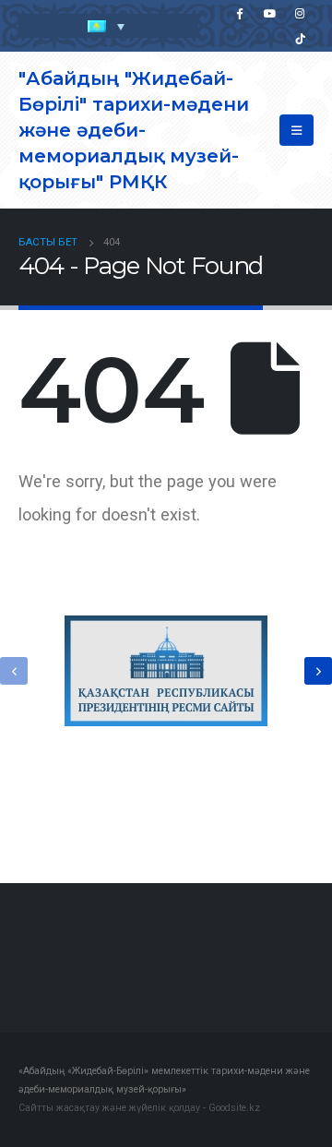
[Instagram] (300, 13)
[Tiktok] (300, 39)
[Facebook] (239, 13)
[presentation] (14, 671)
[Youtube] (269, 13)
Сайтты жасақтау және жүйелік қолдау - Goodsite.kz (139, 1108)
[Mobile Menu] (296, 130)
